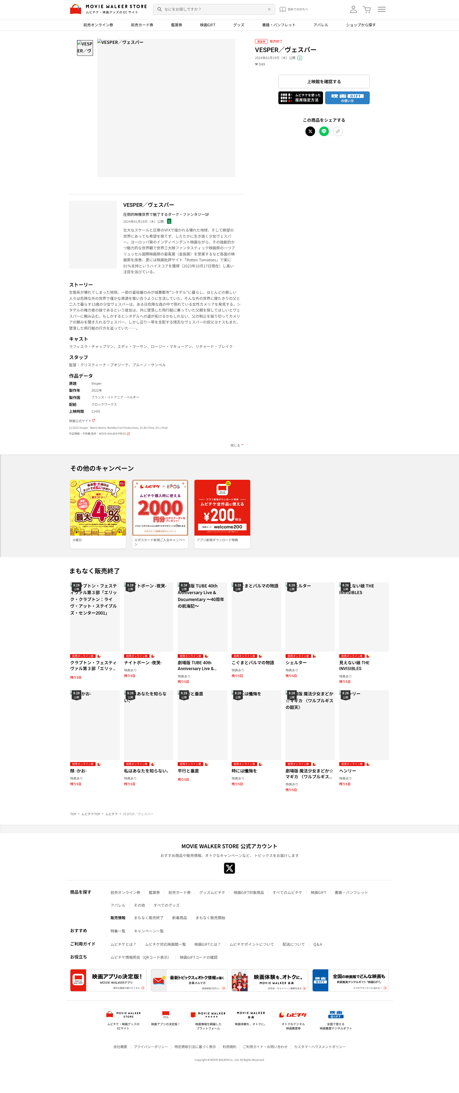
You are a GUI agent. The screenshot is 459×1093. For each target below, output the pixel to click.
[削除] (268, 9)
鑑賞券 (176, 24)
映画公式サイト (80, 421)
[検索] (160, 9)
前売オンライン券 (98, 24)
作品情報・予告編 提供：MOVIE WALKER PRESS (97, 433)
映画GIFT (207, 24)
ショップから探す (361, 24)
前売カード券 (142, 24)
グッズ (238, 24)
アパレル (320, 24)
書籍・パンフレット (279, 24)
